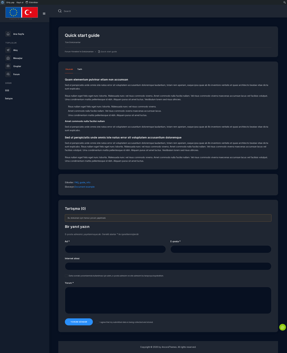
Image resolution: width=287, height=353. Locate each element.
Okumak (69, 69)
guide (82, 182)
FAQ (76, 182)
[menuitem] (2, 2)
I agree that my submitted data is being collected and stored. (126, 322)
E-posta (175, 241)
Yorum (69, 282)
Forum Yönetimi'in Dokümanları (79, 51)
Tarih (79, 69)
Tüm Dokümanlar (73, 42)
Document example (84, 186)
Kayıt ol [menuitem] (20, 2)
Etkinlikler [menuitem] (33, 2)
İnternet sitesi (72, 258)
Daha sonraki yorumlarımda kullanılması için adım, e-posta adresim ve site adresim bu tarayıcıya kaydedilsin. (116, 276)
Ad (67, 241)
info (88, 182)
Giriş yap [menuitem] (10, 2)
